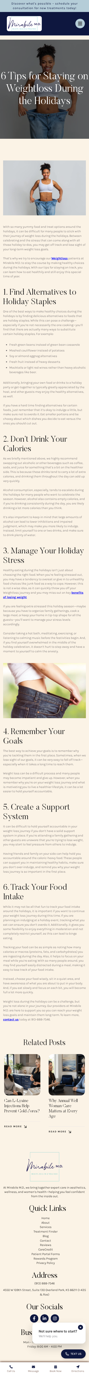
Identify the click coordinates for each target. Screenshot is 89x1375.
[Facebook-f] (34, 1318)
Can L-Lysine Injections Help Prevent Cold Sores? (22, 1106)
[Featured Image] (22, 1074)
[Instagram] (55, 1318)
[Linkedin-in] (44, 1318)
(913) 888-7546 (44, 1283)
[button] (15, 1126)
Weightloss (59, 258)
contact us (11, 1019)
